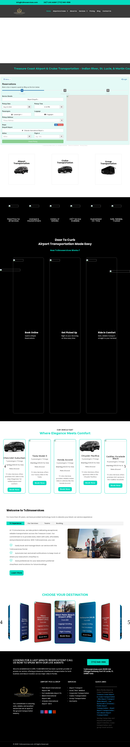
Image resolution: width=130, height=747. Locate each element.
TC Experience (15, 523)
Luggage (37, 111)
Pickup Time (38, 104)
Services (82, 11)
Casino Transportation (77, 696)
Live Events (73, 701)
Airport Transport (75, 688)
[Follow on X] (50, 711)
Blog (98, 11)
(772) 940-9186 (98, 662)
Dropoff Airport (7, 127)
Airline (4, 133)
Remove (60, 125)
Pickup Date (6, 104)
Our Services (33, 523)
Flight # (37, 133)
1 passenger (16, 114)
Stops (4, 125)
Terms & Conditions (73, 145)
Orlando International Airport (33, 130)
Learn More (16, 573)
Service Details (7, 96)
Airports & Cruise (59, 11)
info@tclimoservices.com (27, 2)
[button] (5, 466)
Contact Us (107, 11)
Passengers (6, 111)
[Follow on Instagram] (46, 711)
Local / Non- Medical (77, 690)
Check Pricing (32, 141)
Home (48, 11)
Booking (59, 523)
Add (56, 125)
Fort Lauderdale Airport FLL (52, 693)
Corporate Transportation (79, 693)
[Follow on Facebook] (42, 711)
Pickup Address (7, 117)
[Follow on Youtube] (54, 711)
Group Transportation (77, 698)
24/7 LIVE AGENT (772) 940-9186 (57, 2)
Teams (47, 523)
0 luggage (49, 114)
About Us (73, 11)
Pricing (92, 11)
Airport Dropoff (32, 99)
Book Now (14, 490)
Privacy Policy (83, 145)
